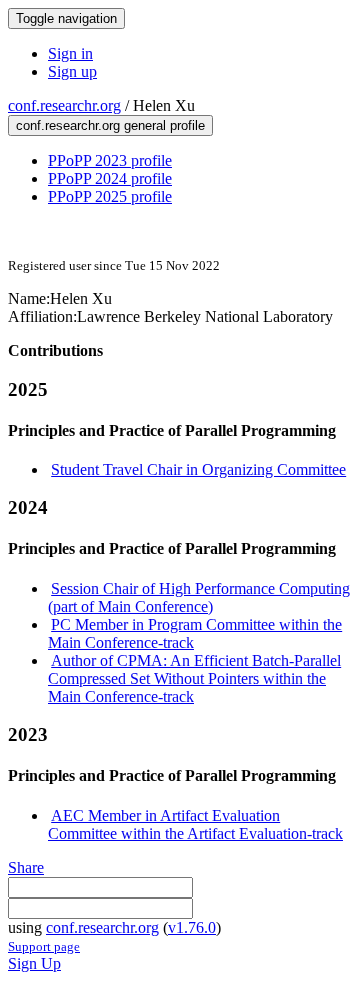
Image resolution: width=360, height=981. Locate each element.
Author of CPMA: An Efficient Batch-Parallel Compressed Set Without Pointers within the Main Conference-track (194, 678)
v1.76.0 (192, 927)
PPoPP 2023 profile (110, 160)
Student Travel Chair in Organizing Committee (198, 469)
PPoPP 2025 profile (110, 196)
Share (26, 867)
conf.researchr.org (64, 105)
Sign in (70, 53)
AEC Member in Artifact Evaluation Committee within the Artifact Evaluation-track (195, 824)
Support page (44, 946)
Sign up (72, 71)
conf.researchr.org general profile (110, 125)
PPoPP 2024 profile (110, 178)
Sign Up (34, 963)
